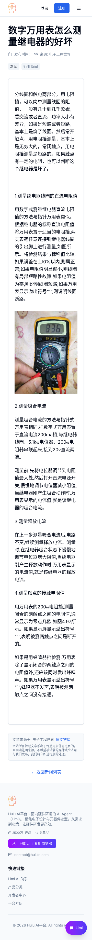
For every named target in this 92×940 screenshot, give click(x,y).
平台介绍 (15, 903)
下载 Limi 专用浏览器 (35, 843)
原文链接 (63, 739)
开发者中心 (17, 895)
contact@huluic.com (31, 854)
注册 (61, 8)
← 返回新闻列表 (46, 771)
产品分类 (15, 887)
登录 (44, 8)
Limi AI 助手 (18, 879)
